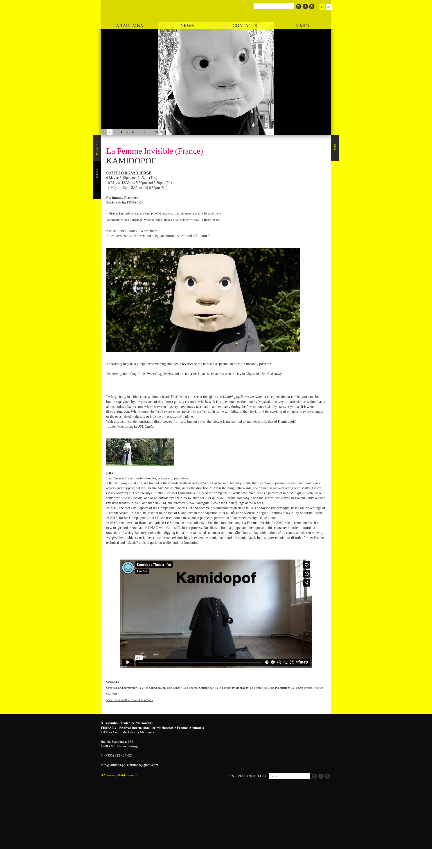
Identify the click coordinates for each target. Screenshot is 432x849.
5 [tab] (127, 132)
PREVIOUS (97, 148)
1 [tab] (103, 132)
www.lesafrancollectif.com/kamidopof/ (129, 700)
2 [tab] (109, 132)
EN (328, 7)
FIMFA (302, 25)
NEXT (335, 148)
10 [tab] (156, 132)
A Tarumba (129, 25)
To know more (212, 213)
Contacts (245, 25)
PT (322, 7)
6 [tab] (133, 132)
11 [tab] (162, 132)
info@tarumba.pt (113, 765)
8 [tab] (144, 132)
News (187, 25)
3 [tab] (115, 132)
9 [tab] (150, 132)
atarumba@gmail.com (142, 765)
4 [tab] (121, 132)
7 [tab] (139, 132)
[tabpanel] (216, 67)
